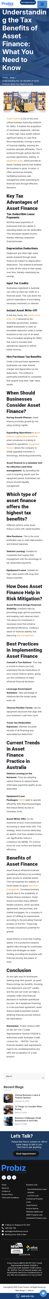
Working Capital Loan (34, 1212)
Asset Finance (31, 1205)
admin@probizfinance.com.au (16, 1231)
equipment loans (15, 160)
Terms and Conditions (10, 1198)
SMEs (22, 800)
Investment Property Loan (36, 1218)
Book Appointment (28, 2)
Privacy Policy (7, 1194)
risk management (25, 635)
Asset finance (13, 118)
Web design (20, 1290)
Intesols (31, 1290)
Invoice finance (32, 1208)
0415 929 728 (10, 1228)
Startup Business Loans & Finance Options (27, 1096)
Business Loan (31, 1185)
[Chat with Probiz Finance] (43, 1293)
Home (4, 1185)
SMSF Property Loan (34, 1215)
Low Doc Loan (33, 1196)
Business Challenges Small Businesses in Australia (28, 1119)
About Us (5, 1188)
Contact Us (6, 1191)
